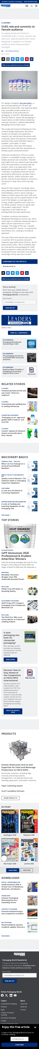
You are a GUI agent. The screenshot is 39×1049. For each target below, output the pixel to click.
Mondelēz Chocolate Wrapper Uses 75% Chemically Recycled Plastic (12, 577)
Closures (5, 23)
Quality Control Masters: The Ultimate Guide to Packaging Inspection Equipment (13, 480)
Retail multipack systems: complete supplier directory (13, 926)
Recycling (5, 586)
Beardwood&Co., (26, 103)
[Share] (13, 59)
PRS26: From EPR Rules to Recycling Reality (12, 590)
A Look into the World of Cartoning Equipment (11, 492)
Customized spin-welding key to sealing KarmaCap (13, 405)
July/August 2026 (10, 835)
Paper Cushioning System (12, 786)
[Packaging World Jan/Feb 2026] (29, 850)
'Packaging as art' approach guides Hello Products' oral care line (13, 419)
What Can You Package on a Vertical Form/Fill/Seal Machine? (13, 466)
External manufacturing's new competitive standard (12, 912)
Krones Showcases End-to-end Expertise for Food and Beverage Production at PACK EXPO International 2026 (18, 767)
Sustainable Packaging (10, 601)
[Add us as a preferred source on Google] (31, 59)
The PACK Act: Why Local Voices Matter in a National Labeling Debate (13, 619)
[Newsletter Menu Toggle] (27, 6)
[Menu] (36, 6)
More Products (10, 798)
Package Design (7, 550)
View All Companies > (19, 333)
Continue (19, 1045)
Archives (26, 870)
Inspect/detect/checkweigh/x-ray (12, 475)
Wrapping (5, 572)
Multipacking (6, 922)
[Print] (3, 59)
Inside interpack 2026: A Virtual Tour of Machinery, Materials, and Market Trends (12, 887)
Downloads (5, 896)
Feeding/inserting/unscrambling (13, 502)
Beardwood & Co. (9, 266)
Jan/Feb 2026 (29, 864)
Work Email (7, 298)
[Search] (31, 6)
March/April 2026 (10, 864)
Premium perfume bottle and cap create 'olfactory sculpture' (13, 393)
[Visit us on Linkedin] (11, 995)
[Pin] (27, 59)
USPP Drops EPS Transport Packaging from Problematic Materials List (13, 605)
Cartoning (5, 488)
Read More (10, 660)
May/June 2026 (29, 835)
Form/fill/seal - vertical (10, 461)
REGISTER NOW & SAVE (13, 711)
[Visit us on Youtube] (15, 995)
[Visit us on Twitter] (6, 995)
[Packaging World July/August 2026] (10, 821)
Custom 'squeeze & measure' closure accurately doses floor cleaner (13, 433)
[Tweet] (22, 59)
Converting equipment (10, 415)
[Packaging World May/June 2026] (29, 821)
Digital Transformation (10, 882)
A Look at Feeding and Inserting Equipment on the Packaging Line (12, 506)
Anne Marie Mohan (12, 51)
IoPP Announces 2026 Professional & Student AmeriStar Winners (16, 555)
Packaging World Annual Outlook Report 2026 (12, 343)
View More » (5, 515)
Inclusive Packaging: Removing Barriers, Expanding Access (9, 900)
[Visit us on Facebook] (2, 995)
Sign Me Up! (10, 308)
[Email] (8, 59)
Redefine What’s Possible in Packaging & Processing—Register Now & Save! (13, 371)
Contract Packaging (9, 909)
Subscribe (13, 870)
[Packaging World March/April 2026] (10, 850)
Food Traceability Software (12, 791)
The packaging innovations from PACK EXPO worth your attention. (13, 357)
